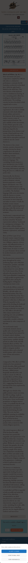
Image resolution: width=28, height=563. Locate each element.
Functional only (14, 555)
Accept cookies (14, 551)
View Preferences (14, 559)
